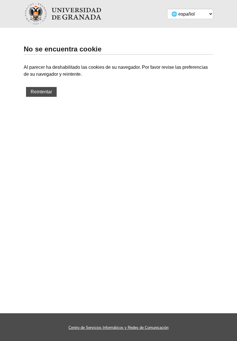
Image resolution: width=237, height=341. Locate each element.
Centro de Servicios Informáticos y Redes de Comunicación (118, 327)
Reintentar (41, 91)
